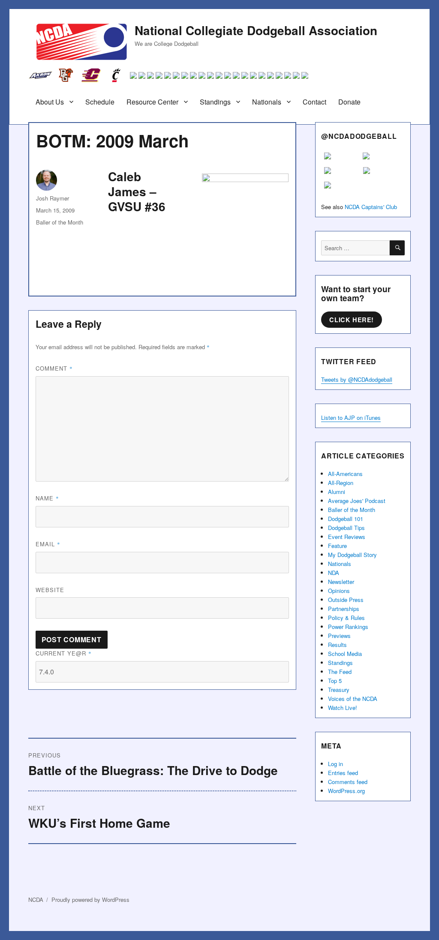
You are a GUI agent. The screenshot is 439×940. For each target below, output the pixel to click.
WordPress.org (346, 791)
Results (337, 645)
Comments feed (347, 782)
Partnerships (343, 609)
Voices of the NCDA (352, 699)
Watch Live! (342, 708)
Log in (335, 764)
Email (48, 544)
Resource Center (152, 102)
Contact (314, 102)
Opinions (339, 591)
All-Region (340, 483)
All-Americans (345, 474)
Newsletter (341, 582)
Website (50, 590)
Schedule (99, 102)
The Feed (340, 672)
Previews (339, 636)
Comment (54, 368)
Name (47, 498)
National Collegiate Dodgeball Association (256, 30)
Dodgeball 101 (345, 519)
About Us (50, 102)
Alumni (336, 492)
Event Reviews (346, 537)
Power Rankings (348, 627)
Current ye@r (64, 653)
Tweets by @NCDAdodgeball (356, 379)
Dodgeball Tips (346, 528)
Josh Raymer (52, 198)
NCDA (35, 899)
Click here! (351, 319)
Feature (337, 546)
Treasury (338, 690)
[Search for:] (355, 248)
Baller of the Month (59, 222)
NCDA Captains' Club (371, 207)
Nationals (266, 102)
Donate (349, 102)
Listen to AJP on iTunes (351, 417)
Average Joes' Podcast (356, 501)
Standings (215, 102)
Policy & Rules (346, 618)
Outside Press (346, 600)
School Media (345, 654)
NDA (333, 573)
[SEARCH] (397, 247)
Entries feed (343, 773)
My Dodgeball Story (352, 555)
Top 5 (335, 681)
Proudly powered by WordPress (90, 899)
